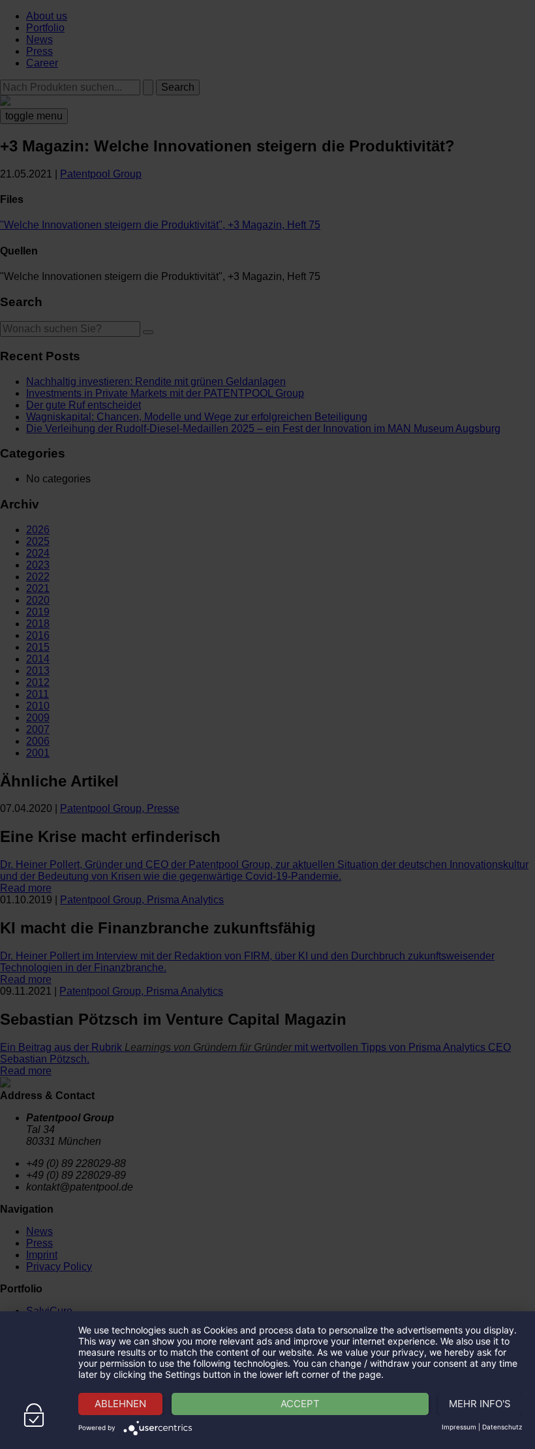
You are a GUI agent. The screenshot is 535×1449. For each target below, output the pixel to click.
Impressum (459, 1427)
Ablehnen (120, 1403)
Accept (300, 1403)
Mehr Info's (480, 1403)
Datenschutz (502, 1427)
